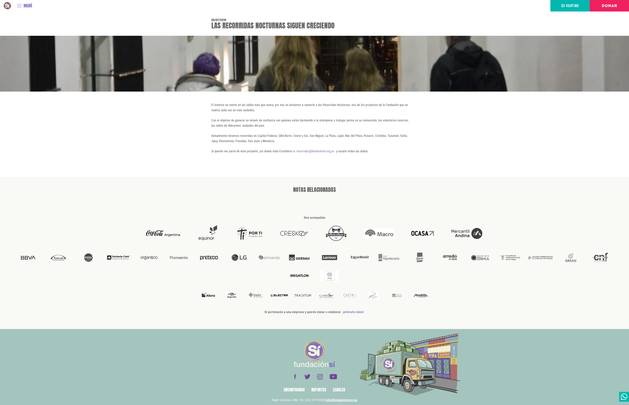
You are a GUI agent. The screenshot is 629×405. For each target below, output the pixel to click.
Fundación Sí (7, 6)
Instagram (320, 377)
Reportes (318, 390)
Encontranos (294, 390)
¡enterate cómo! (353, 312)
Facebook (295, 377)
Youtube (333, 377)
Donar (609, 6)
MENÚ (28, 5)
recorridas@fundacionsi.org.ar (315, 151)
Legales (339, 390)
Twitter (307, 377)
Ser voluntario (570, 6)
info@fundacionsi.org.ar (342, 400)
